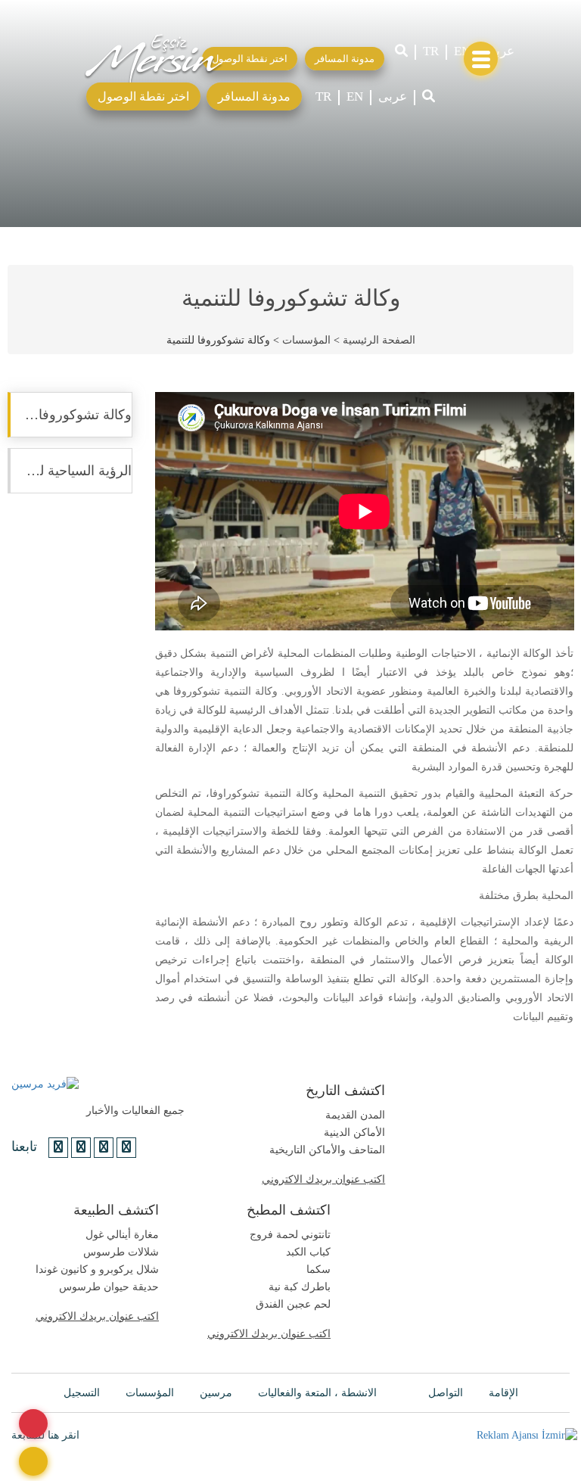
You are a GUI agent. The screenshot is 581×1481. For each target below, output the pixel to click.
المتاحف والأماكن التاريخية (327, 1150)
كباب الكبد (308, 1252)
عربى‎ (500, 51)
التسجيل (82, 1393)
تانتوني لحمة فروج (290, 1234)
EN (462, 51)
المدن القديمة (355, 1115)
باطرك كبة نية (300, 1287)
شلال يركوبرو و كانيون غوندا (97, 1269)
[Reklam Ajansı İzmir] (527, 1435)
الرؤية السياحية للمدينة (70, 470)
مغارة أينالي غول (122, 1234)
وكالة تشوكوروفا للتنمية (70, 414)
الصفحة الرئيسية (379, 340)
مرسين (216, 1393)
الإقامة (503, 1393)
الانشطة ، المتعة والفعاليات (317, 1393)
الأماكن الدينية (354, 1132)
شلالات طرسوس (121, 1252)
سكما (318, 1269)
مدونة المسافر (254, 96)
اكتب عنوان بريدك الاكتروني (323, 1179)
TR (431, 51)
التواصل (445, 1393)
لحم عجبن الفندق (293, 1304)
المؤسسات (306, 340)
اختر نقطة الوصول (143, 96)
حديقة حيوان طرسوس (109, 1287)
